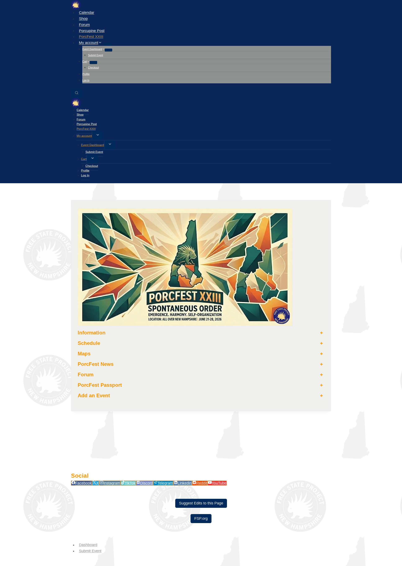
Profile (86, 74)
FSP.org (201, 518)
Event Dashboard (92, 145)
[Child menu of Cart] (93, 62)
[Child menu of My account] (108, 44)
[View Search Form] (76, 93)
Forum (84, 25)
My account (84, 135)
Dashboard (88, 545)
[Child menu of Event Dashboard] (108, 50)
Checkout (93, 67)
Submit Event (95, 55)
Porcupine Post (91, 30)
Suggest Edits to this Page (201, 503)
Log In (85, 80)
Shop (83, 19)
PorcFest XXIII (91, 37)
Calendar (86, 12)
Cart (84, 159)
